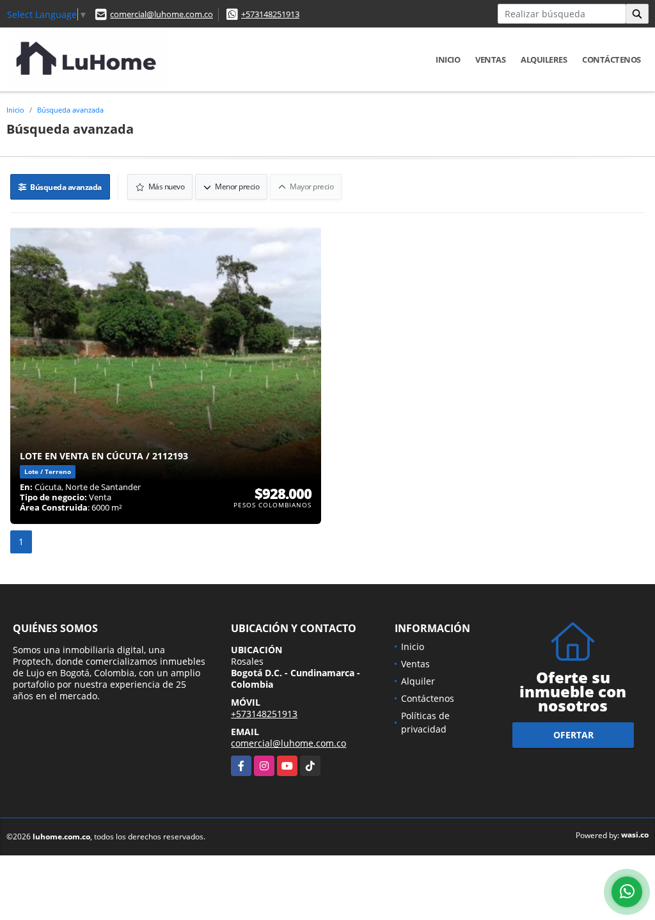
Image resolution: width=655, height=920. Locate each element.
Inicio (448, 59)
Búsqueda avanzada (70, 110)
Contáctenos (611, 59)
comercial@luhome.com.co (161, 14)
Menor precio (237, 186)
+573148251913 (270, 14)
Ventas (490, 59)
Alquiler (418, 681)
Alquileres (544, 59)
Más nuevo (165, 186)
